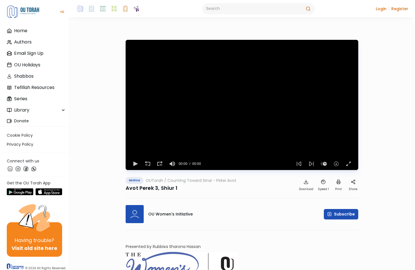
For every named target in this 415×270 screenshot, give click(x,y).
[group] (172, 164)
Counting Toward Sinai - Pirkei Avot (201, 180)
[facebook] (26, 168)
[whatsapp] (33, 168)
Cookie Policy (20, 135)
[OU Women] (136, 8)
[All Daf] (125, 8)
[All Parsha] (114, 8)
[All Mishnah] (91, 8)
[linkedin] (10, 168)
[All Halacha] (102, 8)
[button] (381, 8)
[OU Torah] (80, 8)
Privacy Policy (20, 144)
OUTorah (154, 180)
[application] (242, 105)
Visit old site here (34, 248)
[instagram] (18, 168)
